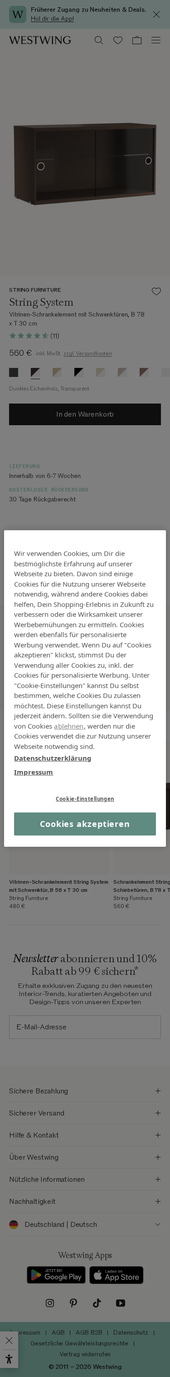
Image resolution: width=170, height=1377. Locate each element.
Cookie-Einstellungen (85, 798)
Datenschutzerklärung (53, 757)
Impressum (33, 771)
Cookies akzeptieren (85, 823)
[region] (84, 688)
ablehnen (68, 725)
